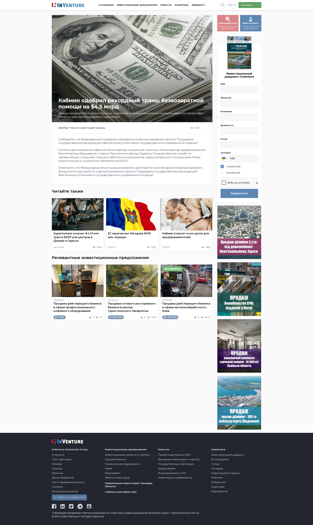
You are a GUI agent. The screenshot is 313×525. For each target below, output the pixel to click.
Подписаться (239, 193)
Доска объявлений (63, 477)
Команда (57, 468)
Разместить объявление (71, 497)
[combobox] (224, 158)
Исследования (220, 459)
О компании (106, 4)
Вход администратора (65, 491)
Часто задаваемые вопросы (68, 482)
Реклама (57, 464)
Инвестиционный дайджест (227, 454)
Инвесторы (217, 486)
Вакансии (57, 473)
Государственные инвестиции (176, 464)
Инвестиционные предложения (137, 4)
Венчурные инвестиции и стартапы (179, 459)
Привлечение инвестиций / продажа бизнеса (128, 485)
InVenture (70, 449)
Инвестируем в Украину (225, 473)
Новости (166, 4)
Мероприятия (219, 491)
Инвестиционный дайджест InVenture (239, 75)
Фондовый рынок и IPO (172, 473)
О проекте (58, 454)
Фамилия (226, 98)
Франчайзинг (112, 473)
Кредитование (166, 468)
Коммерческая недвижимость (122, 464)
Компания (226, 111)
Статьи (215, 464)
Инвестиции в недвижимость (175, 477)
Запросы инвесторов (117, 477)
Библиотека (218, 482)
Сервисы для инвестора (120, 491)
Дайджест (198, 4)
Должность (227, 125)
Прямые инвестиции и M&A (174, 454)
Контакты (57, 486)
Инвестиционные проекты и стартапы (127, 454)
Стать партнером (62, 459)
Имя (223, 84)
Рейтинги (217, 477)
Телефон (226, 153)
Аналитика (181, 4)
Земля (108, 468)
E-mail (224, 139)
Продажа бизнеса (115, 459)
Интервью (217, 468)
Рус (230, 5)
